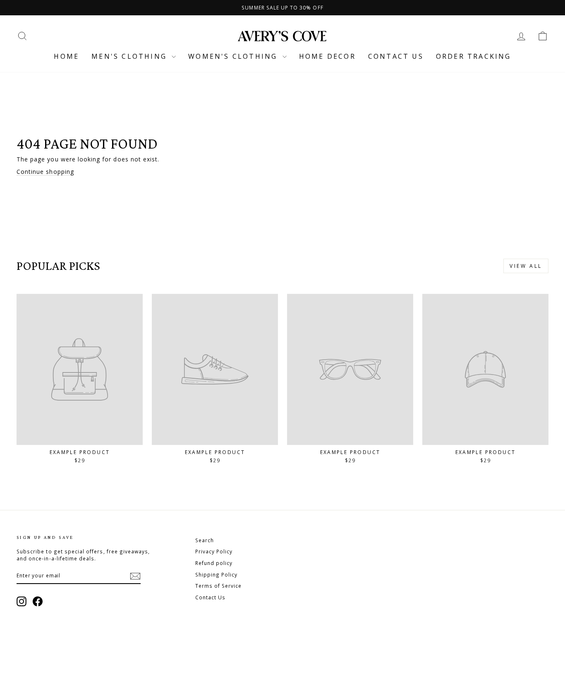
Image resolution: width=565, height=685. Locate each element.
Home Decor (327, 56)
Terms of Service (218, 585)
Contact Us (210, 597)
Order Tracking (473, 56)
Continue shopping (45, 171)
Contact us (396, 56)
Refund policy (214, 563)
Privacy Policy (214, 551)
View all (526, 265)
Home (66, 56)
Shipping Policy (216, 574)
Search (204, 540)
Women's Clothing (234, 56)
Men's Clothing (130, 56)
